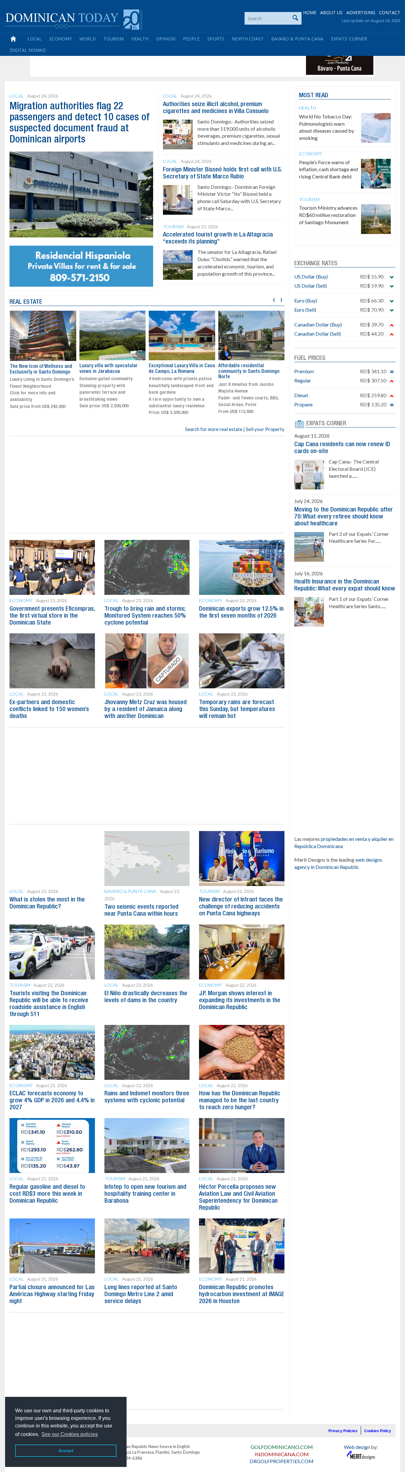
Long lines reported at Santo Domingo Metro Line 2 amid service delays (140, 1294)
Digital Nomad (28, 50)
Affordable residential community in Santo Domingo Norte (248, 371)
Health (139, 39)
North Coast (248, 39)
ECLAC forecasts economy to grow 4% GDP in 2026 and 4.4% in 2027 (52, 1100)
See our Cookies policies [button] (69, 1434)
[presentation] (274, 298)
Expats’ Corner (349, 39)
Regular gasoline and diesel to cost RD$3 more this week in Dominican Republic (47, 1194)
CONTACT (389, 12)
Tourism (113, 39)
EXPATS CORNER (326, 424)
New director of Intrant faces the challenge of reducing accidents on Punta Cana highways (241, 907)
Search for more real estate (213, 429)
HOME (309, 12)
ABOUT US (331, 12)
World (87, 39)
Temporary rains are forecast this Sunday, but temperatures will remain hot (237, 709)
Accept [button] (65, 1450)
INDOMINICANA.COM (282, 1454)
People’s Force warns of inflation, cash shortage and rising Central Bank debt (328, 169)
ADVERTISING (360, 12)
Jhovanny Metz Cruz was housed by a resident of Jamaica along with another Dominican (145, 709)
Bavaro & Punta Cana (297, 39)
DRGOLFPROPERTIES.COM (282, 1461)
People (191, 39)
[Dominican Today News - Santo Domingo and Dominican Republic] (73, 18)
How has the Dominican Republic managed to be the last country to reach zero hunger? (239, 1100)
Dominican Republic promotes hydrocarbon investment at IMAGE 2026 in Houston (241, 1294)
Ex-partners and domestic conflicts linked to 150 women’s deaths (49, 709)
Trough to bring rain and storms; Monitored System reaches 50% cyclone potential (145, 616)
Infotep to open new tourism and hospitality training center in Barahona (145, 1194)
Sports (215, 39)
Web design (357, 1447)
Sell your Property (265, 429)
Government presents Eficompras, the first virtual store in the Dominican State (52, 616)
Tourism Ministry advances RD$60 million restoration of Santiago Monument (328, 215)
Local (35, 39)
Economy (60, 39)
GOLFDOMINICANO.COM (282, 1447)
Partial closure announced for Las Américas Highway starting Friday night (52, 1294)
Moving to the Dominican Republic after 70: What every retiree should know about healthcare (343, 517)
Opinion (165, 39)
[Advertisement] (147, 60)
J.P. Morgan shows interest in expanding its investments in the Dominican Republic (239, 1000)
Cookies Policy (377, 1431)
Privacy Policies (343, 1431)
